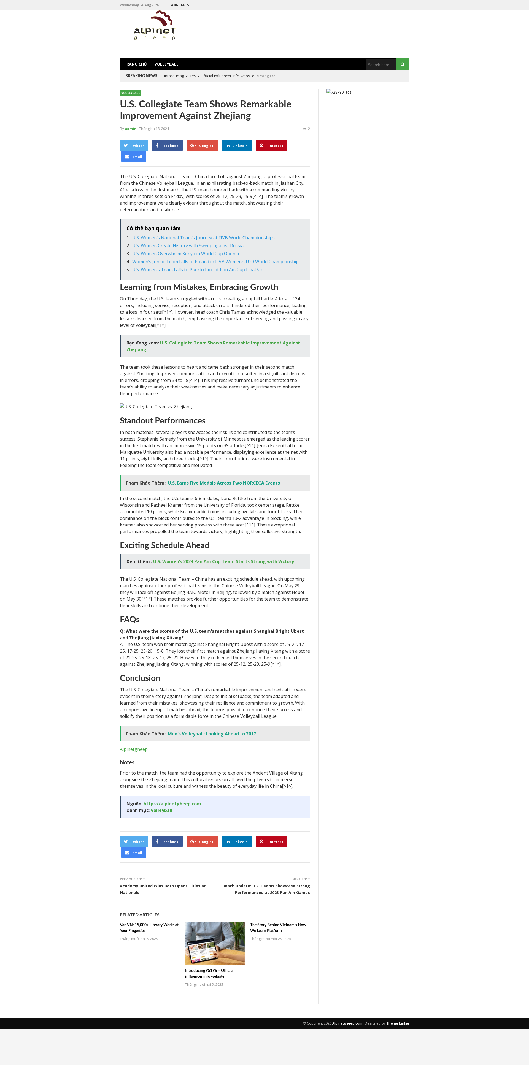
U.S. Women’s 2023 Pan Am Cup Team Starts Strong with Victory (223, 561)
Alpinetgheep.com (347, 1023)
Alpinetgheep (134, 749)
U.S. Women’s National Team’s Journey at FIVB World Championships (203, 238)
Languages (179, 5)
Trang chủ (135, 64)
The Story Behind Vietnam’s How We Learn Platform (210, 75)
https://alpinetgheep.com (172, 804)
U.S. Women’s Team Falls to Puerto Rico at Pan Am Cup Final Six (197, 270)
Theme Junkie (398, 1023)
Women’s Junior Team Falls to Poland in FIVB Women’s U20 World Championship (215, 262)
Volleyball (167, 64)
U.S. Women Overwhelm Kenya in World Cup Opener (186, 254)
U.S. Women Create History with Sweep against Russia (188, 246)
